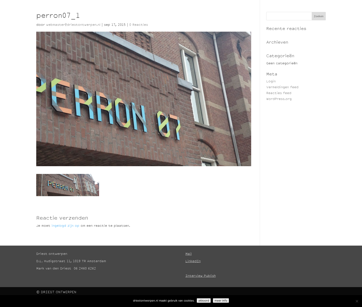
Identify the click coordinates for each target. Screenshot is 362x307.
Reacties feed (278, 93)
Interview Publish (200, 276)
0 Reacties (138, 25)
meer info (221, 300)
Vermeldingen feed (282, 87)
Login (271, 81)
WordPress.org (279, 99)
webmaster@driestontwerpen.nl (73, 25)
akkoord (203, 300)
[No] (357, 301)
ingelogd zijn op (65, 226)
